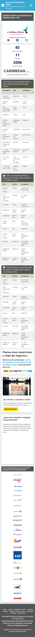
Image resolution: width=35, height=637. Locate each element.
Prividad (13, 613)
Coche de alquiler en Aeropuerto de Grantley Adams (17, 362)
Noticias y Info (20, 611)
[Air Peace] (17, 490)
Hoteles (12, 611)
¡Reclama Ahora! (11, 409)
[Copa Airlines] (17, 511)
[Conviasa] (17, 505)
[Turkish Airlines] (17, 573)
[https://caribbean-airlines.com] (8, 40)
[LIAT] (17, 540)
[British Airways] (17, 499)
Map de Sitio (21, 613)
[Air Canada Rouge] (17, 480)
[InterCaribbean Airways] (17, 529)
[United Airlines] (17, 579)
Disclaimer (30, 611)
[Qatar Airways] (17, 547)
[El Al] (17, 520)
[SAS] (17, 555)
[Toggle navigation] (31, 5)
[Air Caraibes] (17, 486)
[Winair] (17, 598)
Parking (5, 611)
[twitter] (26, 40)
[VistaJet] (17, 587)
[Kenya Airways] (17, 534)
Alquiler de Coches (20, 609)
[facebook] (17, 40)
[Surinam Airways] (17, 563)
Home (5, 609)
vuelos (10, 609)
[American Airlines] (17, 495)
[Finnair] (17, 525)
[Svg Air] (17, 568)
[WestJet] (17, 593)
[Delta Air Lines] (17, 516)
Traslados (30, 609)
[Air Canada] (17, 475)
